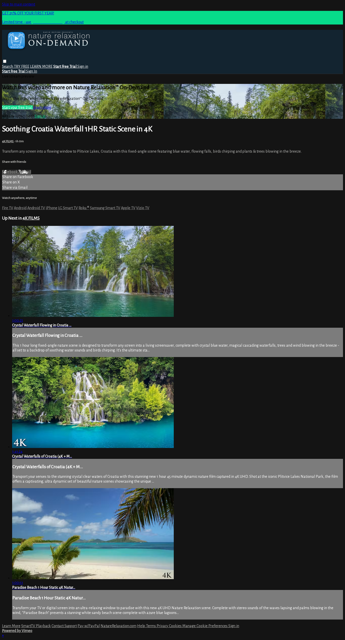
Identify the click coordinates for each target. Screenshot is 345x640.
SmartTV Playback (36, 626)
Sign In (31, 71)
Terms (151, 626)
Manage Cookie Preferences (205, 626)
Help (141, 626)
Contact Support (64, 626)
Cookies (175, 626)
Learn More (11, 626)
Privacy (163, 626)
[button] (4, 61)
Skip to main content (18, 4)
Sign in (82, 66)
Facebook (10, 172)
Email (26, 172)
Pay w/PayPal (89, 626)
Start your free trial (17, 107)
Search (8, 66)
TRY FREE (21, 66)
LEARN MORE (41, 66)
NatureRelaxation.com (118, 626)
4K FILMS (8, 141)
